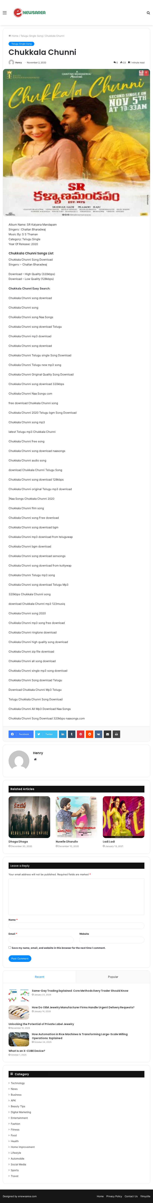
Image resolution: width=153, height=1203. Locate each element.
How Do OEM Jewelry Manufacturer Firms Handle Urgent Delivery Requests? (83, 1007)
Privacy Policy (114, 1196)
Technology (18, 1083)
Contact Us (131, 1196)
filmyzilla (145, 1196)
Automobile (17, 1158)
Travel (14, 1176)
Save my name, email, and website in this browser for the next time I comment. (59, 947)
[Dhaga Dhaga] (29, 817)
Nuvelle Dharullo (67, 841)
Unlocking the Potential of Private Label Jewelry (41, 1024)
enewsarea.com (27, 1196)
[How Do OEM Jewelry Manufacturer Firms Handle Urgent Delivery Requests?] (19, 1013)
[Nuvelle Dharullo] (76, 817)
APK (13, 1100)
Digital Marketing (21, 1112)
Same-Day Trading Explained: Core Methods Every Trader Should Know (80, 991)
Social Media (18, 1164)
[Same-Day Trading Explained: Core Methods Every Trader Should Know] (19, 996)
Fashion (15, 1123)
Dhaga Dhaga (18, 841)
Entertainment (19, 1117)
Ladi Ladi (109, 841)
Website (84, 933)
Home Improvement (23, 1146)
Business (16, 1094)
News (14, 1088)
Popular (113, 977)
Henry (18, 62)
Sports (15, 1170)
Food (14, 1135)
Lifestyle (16, 1152)
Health (15, 1141)
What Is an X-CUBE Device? (27, 1051)
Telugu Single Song (32, 35)
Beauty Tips (18, 1106)
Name (13, 919)
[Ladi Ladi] (123, 817)
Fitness (15, 1129)
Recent (39, 977)
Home (14, 35)
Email (13, 933)
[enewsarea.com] (30, 13)
